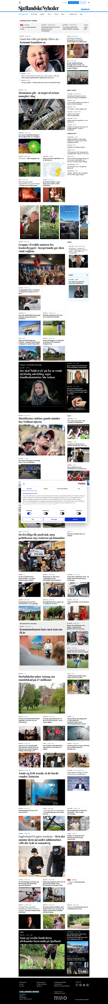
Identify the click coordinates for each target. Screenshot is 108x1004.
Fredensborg (70, 170)
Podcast (28, 367)
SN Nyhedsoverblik (23, 14)
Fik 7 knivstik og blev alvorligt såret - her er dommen (29, 461)
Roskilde (69, 100)
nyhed (74, 100)
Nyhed (73, 36)
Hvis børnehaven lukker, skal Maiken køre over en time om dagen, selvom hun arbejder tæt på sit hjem (53, 909)
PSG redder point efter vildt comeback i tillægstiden (76, 421)
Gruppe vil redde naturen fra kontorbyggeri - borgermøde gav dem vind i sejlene (41, 248)
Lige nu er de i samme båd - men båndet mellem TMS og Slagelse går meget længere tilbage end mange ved (28, 748)
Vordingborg (70, 137)
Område (42, 14)
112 (25, 313)
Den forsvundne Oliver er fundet (76, 535)
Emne (49, 14)
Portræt (28, 935)
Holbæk (69, 36)
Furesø (69, 150)
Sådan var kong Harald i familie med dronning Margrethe (75, 837)
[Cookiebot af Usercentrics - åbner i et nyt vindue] (79, 484)
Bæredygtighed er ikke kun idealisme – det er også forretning (77, 812)
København (70, 418)
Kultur (49, 179)
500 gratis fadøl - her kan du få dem (78, 603)
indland (75, 118)
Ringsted (22, 36)
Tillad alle (75, 519)
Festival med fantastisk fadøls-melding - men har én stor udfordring (29, 720)
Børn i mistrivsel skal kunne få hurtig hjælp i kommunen (77, 366)
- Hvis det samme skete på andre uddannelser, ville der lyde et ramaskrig (42, 840)
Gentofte (21, 770)
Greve (21, 24)
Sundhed (27, 904)
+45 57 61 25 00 (27, 999)
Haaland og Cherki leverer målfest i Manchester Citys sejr (77, 444)
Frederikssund (70, 164)
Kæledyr (51, 313)
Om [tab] (79, 488)
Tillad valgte (54, 519)
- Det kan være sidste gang (29, 183)
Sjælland (43, 24)
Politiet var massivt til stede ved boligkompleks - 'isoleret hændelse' (77, 128)
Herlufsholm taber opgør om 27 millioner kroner (53, 603)
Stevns (45, 808)
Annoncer (21, 986)
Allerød (21, 241)
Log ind (83, 2)
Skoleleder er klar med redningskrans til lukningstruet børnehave (52, 578)
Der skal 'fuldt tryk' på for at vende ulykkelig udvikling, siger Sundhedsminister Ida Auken (41, 374)
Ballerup (21, 458)
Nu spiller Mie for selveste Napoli (77, 651)
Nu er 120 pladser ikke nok (77, 167)
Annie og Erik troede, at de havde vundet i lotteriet (39, 774)
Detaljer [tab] (46, 488)
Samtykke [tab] (29, 488)
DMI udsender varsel (76, 883)
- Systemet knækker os (40, 40)
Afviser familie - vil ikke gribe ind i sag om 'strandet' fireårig (40, 82)
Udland (69, 833)
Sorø (68, 531)
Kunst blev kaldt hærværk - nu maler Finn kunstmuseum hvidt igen (78, 578)
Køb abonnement (73, 2)
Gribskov (22, 626)
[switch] (46, 513)
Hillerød (21, 89)
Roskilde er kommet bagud (76, 147)
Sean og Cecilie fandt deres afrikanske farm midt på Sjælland (40, 939)
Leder (76, 279)
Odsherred (70, 574)
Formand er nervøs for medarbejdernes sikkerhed (76, 40)
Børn (27, 36)
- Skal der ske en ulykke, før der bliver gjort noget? (77, 173)
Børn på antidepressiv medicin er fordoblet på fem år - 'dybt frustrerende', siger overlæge (77, 391)
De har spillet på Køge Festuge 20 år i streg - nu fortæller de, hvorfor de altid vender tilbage (77, 65)
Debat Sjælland (79, 246)
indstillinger (81, 501)
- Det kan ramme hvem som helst (29, 909)
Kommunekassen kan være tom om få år (41, 631)
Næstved (21, 415)
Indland (51, 156)
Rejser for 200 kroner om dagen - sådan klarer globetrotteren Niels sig (76, 627)
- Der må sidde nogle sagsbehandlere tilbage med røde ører (40, 77)
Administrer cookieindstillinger (62, 986)
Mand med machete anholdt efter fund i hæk (72, 28)
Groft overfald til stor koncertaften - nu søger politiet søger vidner (27, 578)
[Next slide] (87, 222)
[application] (29, 222)
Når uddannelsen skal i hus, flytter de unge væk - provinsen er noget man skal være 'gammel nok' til (77, 936)
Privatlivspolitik (58, 984)
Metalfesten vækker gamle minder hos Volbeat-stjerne (39, 420)
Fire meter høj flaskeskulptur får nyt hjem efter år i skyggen (29, 136)
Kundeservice (22, 982)
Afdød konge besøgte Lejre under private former (76, 676)
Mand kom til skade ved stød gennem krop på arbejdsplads (77, 96)
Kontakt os (39, 986)
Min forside (34, 14)
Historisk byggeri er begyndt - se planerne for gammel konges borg (54, 342)
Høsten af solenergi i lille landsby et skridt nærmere (76, 959)
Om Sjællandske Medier (60, 982)
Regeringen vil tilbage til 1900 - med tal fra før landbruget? (77, 773)
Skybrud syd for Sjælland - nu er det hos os (53, 159)
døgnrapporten (77, 93)
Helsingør (21, 132)
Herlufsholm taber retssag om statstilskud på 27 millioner (37, 678)
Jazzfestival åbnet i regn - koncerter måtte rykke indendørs (52, 183)
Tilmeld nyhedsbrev (42, 984)
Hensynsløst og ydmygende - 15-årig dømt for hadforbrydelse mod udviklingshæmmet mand (77, 721)
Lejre (68, 673)
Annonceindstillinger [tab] (62, 488)
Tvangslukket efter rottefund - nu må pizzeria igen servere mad (29, 291)
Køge (68, 60)
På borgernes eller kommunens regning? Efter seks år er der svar (78, 153)
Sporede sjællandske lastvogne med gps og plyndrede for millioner (29, 317)
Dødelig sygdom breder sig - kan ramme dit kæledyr (53, 316)
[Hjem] (20, 2)
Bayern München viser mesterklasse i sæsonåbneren (76, 468)
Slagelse (69, 124)
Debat (62, 14)
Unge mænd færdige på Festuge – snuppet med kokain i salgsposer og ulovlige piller (29, 342)
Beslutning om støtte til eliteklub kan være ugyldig (28, 603)
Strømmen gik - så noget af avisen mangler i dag (39, 94)
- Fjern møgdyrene (29, 158)
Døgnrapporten (28, 24)
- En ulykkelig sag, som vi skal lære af (53, 812)
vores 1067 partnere (31, 495)
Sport (81, 14)
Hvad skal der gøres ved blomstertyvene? (77, 908)
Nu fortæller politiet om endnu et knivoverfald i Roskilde (78, 103)
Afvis (33, 519)
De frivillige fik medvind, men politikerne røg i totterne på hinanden (42, 536)
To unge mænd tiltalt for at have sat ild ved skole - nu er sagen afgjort (53, 720)
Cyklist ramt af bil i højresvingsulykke (73, 114)
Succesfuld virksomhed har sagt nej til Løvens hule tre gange (53, 747)
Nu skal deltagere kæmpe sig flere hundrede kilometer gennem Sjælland (29, 883)
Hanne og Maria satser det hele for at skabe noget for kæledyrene (78, 747)
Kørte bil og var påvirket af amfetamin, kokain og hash (29, 28)
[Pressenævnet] (60, 997)
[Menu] (89, 2)
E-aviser (65, 2)
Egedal (20, 531)
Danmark (69, 441)
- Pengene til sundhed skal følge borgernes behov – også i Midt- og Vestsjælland (78, 250)
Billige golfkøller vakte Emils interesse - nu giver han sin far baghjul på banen (77, 140)
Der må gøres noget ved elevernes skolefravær (76, 282)
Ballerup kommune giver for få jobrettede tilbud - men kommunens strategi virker (54, 883)
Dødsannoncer (73, 14)
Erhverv (56, 14)
